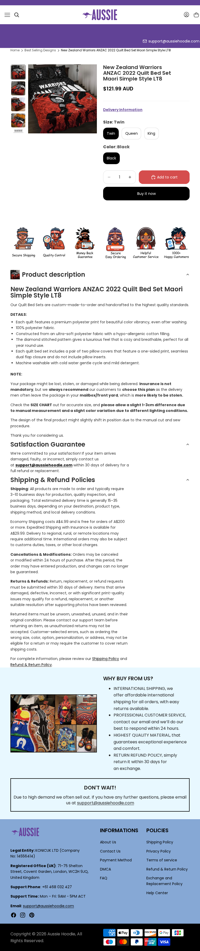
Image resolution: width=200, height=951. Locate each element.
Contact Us (110, 851)
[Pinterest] (32, 915)
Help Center (157, 893)
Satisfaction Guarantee (47, 444)
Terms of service (161, 860)
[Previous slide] (34, 99)
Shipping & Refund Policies (52, 480)
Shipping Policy (105, 658)
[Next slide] (91, 99)
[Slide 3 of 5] (18, 104)
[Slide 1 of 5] (18, 72)
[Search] (16, 15)
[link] (23, 243)
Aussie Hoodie (61, 934)
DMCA (105, 869)
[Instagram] (23, 915)
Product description (53, 274)
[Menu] (7, 15)
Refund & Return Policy (31, 664)
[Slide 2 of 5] (18, 88)
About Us (108, 842)
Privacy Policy (158, 851)
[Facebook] (13, 915)
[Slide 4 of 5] (18, 120)
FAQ (103, 878)
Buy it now (146, 193)
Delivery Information (122, 109)
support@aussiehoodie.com (173, 41)
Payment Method (116, 860)
